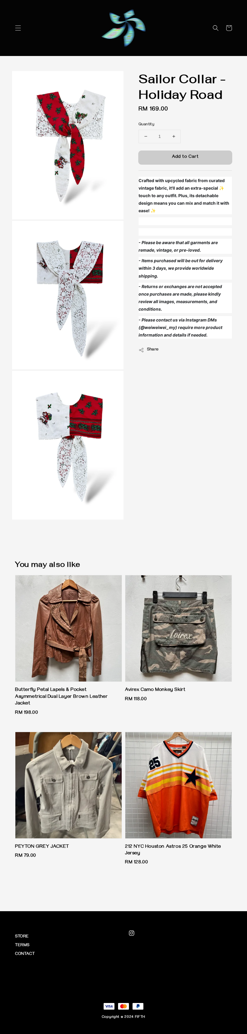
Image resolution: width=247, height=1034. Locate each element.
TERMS (22, 945)
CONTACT (25, 954)
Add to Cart (185, 157)
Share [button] (153, 349)
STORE (22, 936)
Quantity (146, 124)
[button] (18, 28)
